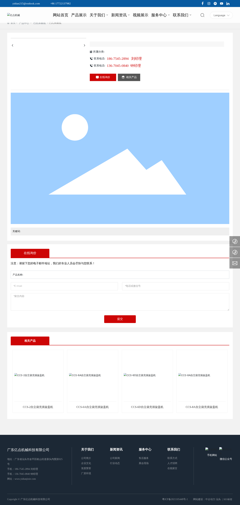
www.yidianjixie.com (25, 479)
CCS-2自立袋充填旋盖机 (38, 406)
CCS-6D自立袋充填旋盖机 (147, 406)
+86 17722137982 (60, 3)
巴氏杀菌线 (39, 23)
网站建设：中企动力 (204, 499)
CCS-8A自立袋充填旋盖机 (202, 406)
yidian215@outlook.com (26, 3)
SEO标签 (227, 499)
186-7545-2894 (118, 58)
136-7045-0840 (118, 66)
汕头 (218, 499)
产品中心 (24, 23)
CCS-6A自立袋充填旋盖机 (92, 406)
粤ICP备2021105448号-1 (175, 499)
